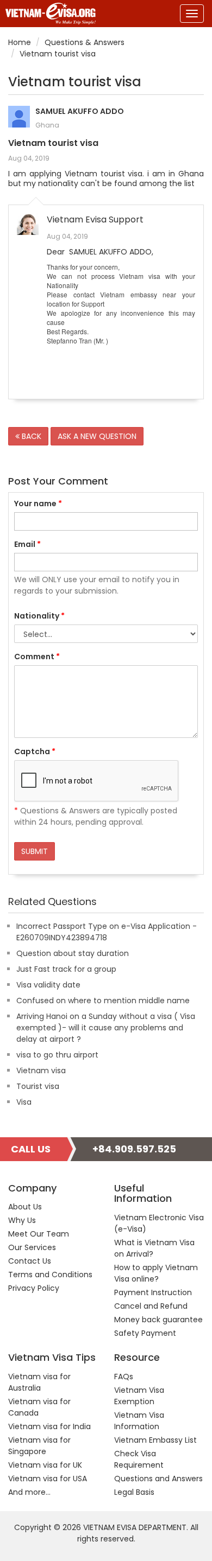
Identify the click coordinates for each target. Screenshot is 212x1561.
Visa (24, 1102)
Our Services (32, 1247)
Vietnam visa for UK (45, 1465)
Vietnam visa (41, 1070)
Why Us (22, 1220)
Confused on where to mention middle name (103, 1000)
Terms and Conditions (50, 1274)
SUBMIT (34, 851)
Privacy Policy (33, 1288)
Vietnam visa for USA (47, 1478)
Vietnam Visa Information (139, 1421)
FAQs (123, 1376)
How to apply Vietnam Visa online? (156, 1273)
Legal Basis (134, 1492)
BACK (30, 436)
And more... (29, 1492)
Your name (38, 503)
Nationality (39, 615)
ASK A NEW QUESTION (97, 436)
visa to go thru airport (57, 1054)
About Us (25, 1206)
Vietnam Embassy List (155, 1440)
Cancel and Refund (151, 1306)
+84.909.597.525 (134, 1149)
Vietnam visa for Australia (39, 1382)
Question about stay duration (72, 953)
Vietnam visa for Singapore (39, 1446)
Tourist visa (37, 1086)
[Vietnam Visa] (48, 13)
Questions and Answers (158, 1478)
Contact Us (29, 1261)
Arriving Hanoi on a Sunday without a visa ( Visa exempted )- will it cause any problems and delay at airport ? (105, 1027)
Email (27, 544)
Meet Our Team (38, 1233)
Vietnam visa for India (49, 1426)
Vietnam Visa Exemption (139, 1396)
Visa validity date (48, 984)
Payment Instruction (153, 1292)
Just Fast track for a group (66, 969)
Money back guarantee (158, 1319)
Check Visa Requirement (139, 1459)
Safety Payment (145, 1333)
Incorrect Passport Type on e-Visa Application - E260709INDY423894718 (106, 932)
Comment (37, 656)
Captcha (34, 751)
